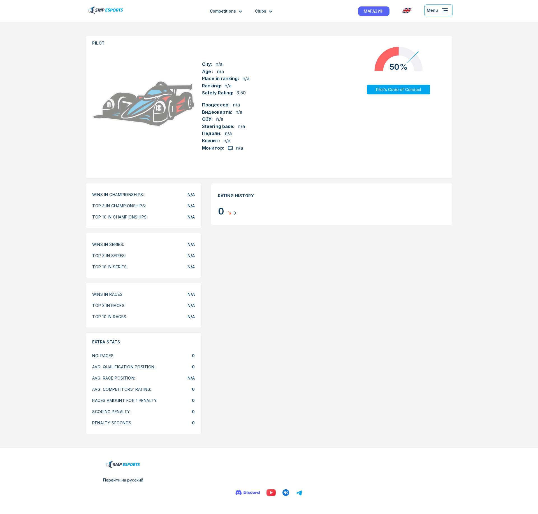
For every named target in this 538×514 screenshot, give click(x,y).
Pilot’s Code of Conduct (398, 89)
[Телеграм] (299, 492)
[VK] (285, 492)
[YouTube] (271, 492)
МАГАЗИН (374, 11)
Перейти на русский (123, 480)
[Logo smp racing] (105, 11)
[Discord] (247, 492)
